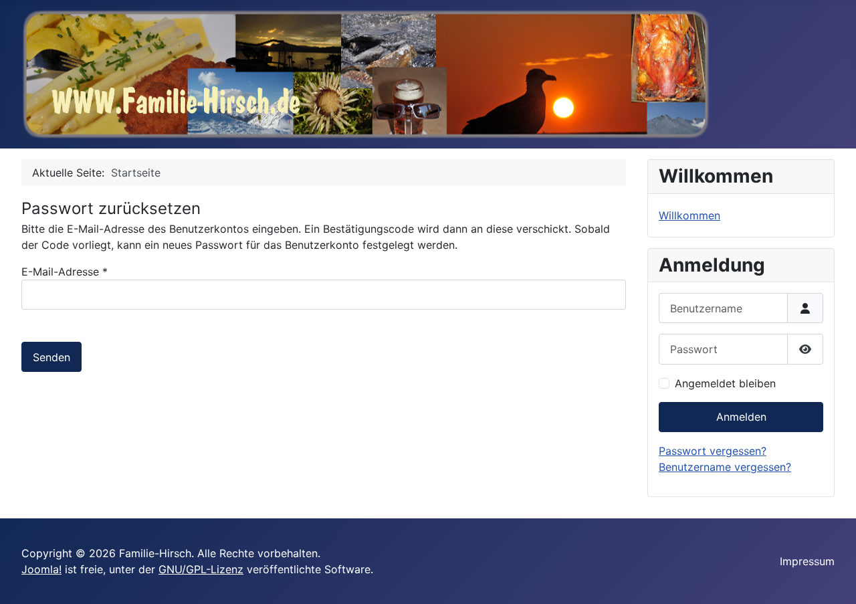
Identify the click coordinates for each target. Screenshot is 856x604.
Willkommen (689, 215)
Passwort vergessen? (712, 451)
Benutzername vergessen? (725, 467)
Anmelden (741, 416)
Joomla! (41, 569)
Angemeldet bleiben (725, 383)
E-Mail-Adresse (64, 271)
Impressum (807, 561)
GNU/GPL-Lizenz (200, 569)
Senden (51, 357)
